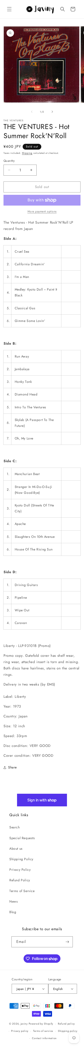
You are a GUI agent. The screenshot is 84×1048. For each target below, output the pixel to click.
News (13, 901)
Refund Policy (19, 880)
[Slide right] (52, 112)
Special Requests (22, 838)
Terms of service (43, 1031)
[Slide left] (32, 112)
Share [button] (12, 767)
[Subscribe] (67, 941)
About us (16, 848)
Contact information (44, 1038)
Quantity (9, 161)
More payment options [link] (42, 211)
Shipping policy (67, 1031)
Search (14, 827)
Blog (12, 912)
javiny (24, 1024)
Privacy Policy (20, 869)
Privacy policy (19, 1031)
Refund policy (66, 1024)
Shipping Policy (21, 859)
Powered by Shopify (41, 1024)
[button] (9, 9)
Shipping (27, 153)
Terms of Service (22, 891)
